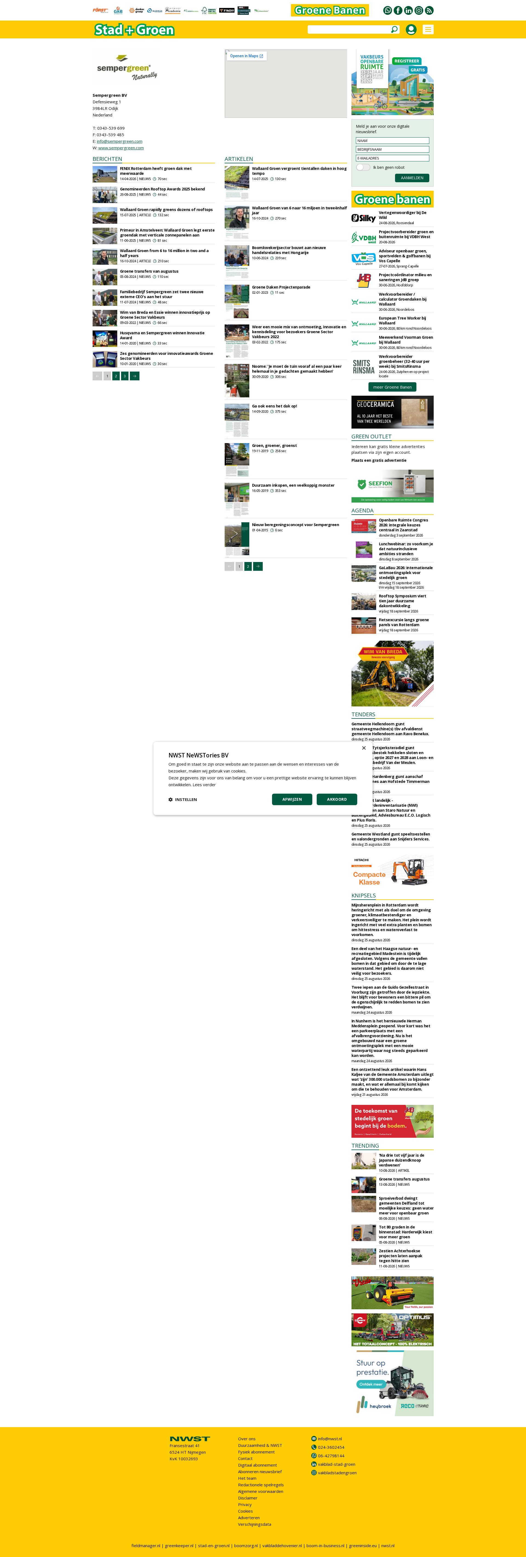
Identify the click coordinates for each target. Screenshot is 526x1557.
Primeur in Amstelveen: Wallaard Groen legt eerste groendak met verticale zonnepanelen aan (167, 232)
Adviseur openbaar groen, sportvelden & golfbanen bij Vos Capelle (405, 255)
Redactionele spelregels (261, 1484)
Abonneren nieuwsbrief (260, 1471)
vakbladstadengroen (337, 1472)
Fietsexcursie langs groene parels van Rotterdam (404, 622)
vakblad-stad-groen (336, 1464)
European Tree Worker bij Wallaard (402, 320)
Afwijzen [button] (292, 799)
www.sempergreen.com (121, 147)
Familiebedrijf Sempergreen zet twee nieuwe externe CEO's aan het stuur (162, 294)
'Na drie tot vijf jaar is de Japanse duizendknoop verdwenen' (401, 1160)
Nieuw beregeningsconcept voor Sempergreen (295, 524)
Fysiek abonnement (256, 1452)
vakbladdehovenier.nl (282, 1545)
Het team (247, 1478)
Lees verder (204, 784)
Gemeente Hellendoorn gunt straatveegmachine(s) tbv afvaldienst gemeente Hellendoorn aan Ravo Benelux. (390, 728)
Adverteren (249, 1517)
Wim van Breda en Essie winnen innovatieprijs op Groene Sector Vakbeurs (165, 315)
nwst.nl (388, 1545)
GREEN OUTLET (371, 436)
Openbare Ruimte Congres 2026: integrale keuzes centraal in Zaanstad (403, 524)
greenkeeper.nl (179, 1545)
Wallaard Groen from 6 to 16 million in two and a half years (164, 253)
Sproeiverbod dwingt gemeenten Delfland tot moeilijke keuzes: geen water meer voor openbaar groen (406, 1206)
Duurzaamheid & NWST (260, 1445)
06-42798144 (331, 1455)
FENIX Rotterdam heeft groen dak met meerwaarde (156, 171)
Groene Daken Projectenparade (281, 287)
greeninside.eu (363, 1545)
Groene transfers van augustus (149, 271)
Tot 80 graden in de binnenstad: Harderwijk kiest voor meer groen (405, 1231)
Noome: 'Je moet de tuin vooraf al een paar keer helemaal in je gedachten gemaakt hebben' (297, 369)
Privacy (245, 1504)
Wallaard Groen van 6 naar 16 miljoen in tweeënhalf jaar (299, 210)
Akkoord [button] (337, 799)
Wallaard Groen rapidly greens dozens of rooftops (166, 209)
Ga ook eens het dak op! (274, 406)
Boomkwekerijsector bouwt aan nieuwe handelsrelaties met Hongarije (289, 250)
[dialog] (263, 778)
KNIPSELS (363, 895)
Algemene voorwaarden (260, 1491)
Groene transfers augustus (404, 1179)
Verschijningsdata (254, 1524)
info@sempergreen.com (119, 141)
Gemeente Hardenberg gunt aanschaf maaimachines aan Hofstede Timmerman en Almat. (390, 781)
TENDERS (363, 714)
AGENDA (362, 510)
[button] (182, 800)
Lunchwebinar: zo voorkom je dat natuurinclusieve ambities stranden (406, 548)
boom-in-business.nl (325, 1545)
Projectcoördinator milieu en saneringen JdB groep (405, 277)
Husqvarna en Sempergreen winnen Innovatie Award (162, 335)
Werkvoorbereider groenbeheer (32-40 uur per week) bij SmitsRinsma (404, 361)
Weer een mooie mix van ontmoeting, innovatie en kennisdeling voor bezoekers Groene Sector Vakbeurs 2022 (299, 331)
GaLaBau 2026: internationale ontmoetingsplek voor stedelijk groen (406, 572)
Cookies (245, 1511)
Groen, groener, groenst (274, 445)
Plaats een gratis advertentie (379, 460)
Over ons (247, 1438)
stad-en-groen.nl (214, 1545)
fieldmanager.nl (146, 1545)
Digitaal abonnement (257, 1465)
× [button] (364, 748)
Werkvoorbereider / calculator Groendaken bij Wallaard (403, 299)
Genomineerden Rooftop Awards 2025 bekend (162, 189)
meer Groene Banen (392, 387)
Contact (245, 1458)
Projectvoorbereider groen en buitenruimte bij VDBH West (406, 234)
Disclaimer (248, 1498)
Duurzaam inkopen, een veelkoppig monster (293, 485)
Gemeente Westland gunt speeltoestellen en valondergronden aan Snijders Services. (390, 836)
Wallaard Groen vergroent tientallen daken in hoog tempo (299, 171)
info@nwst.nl (330, 1438)
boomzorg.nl (246, 1545)
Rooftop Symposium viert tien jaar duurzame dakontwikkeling (402, 600)
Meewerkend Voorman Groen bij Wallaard (406, 340)
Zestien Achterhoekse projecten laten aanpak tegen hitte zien (400, 1255)
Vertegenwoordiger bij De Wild (403, 215)
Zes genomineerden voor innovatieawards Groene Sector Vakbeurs (166, 356)
